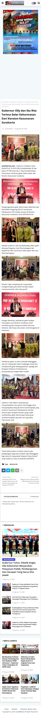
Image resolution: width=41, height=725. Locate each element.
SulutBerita (20, 712)
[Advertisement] (20, 75)
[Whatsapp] (13, 470)
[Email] (17, 470)
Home (6, 709)
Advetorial (13, 102)
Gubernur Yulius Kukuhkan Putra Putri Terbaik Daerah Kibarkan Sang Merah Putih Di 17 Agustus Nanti (25, 586)
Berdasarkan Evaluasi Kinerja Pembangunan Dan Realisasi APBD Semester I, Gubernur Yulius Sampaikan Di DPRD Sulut (10, 662)
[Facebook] (4, 470)
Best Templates (20, 720)
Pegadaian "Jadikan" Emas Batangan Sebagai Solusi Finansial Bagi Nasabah (30, 690)
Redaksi (14, 709)
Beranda (5, 102)
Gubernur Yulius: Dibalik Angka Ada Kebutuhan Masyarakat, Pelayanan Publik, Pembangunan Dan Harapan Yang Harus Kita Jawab (19, 569)
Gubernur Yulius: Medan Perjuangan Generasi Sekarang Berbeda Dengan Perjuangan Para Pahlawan (24, 624)
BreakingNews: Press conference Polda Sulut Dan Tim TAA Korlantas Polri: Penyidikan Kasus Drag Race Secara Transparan (25, 611)
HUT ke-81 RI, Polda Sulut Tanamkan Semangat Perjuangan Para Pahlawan (25, 598)
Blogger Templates (19, 716)
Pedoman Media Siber (28, 709)
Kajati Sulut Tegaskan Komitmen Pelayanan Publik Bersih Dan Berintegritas (10, 690)
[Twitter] (8, 470)
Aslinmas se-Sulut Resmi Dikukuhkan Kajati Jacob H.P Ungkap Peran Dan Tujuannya (28, 661)
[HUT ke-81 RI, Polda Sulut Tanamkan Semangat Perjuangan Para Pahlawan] (6, 600)
